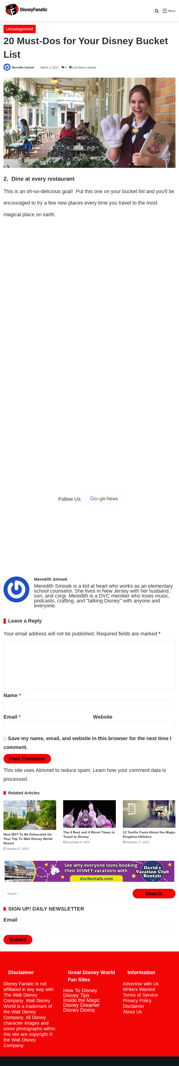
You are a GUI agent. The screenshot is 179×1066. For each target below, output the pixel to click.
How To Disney (80, 990)
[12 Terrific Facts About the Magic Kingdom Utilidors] (149, 814)
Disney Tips (76, 995)
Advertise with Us (141, 983)
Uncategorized (19, 29)
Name (12, 695)
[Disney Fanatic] (25, 10)
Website (102, 717)
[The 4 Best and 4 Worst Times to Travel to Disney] (89, 814)
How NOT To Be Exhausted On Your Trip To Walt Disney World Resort (27, 838)
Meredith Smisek (23, 67)
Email (12, 717)
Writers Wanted (139, 989)
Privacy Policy (137, 1000)
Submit (18, 940)
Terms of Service (140, 995)
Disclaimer (133, 1006)
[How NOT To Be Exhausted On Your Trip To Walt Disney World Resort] (29, 815)
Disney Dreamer (81, 1005)
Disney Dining (79, 1010)
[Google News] (104, 499)
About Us (132, 1011)
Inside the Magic (81, 1000)
